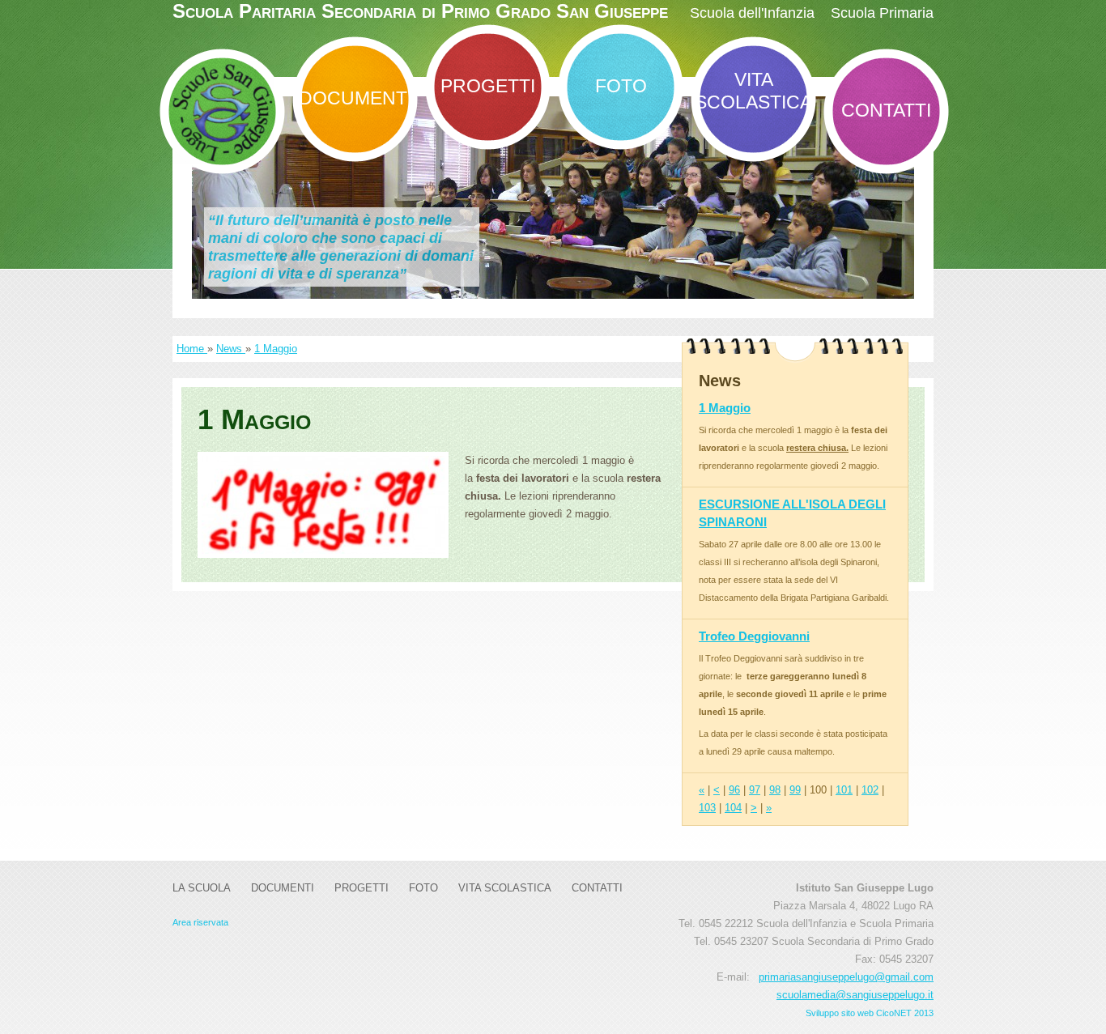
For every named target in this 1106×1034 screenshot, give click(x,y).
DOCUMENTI (355, 98)
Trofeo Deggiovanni (754, 636)
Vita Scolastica (753, 91)
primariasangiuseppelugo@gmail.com (846, 977)
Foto (621, 85)
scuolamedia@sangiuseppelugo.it (855, 995)
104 (733, 808)
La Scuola (201, 888)
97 (754, 790)
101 (844, 790)
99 (795, 790)
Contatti (886, 110)
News (230, 349)
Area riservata (200, 922)
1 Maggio (275, 349)
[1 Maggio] (323, 505)
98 (775, 790)
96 (734, 790)
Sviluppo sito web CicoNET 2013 (870, 1013)
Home (192, 349)
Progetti (487, 85)
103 (707, 808)
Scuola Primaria (882, 13)
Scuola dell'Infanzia (752, 13)
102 (869, 790)
